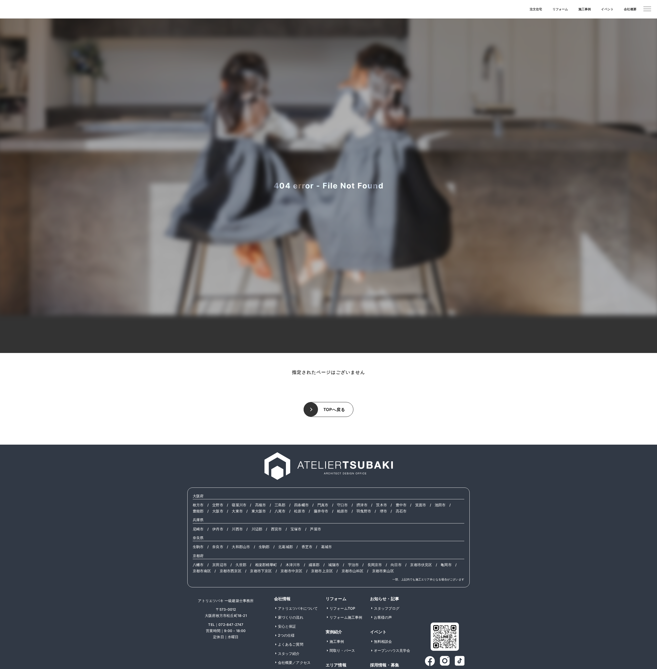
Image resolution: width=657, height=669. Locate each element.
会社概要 (630, 9)
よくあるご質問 (290, 644)
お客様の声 (383, 617)
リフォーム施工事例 (346, 617)
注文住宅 (536, 9)
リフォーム (560, 9)
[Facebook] (430, 661)
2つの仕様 (286, 635)
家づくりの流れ (290, 617)
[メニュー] (647, 8)
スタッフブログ (386, 608)
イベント (607, 9)
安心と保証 (287, 626)
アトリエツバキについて (298, 608)
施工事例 (584, 9)
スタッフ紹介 (289, 653)
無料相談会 (383, 641)
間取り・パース (342, 650)
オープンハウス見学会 (392, 650)
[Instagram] (445, 661)
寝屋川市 (239, 505)
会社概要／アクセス (294, 662)
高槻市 (260, 505)
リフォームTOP (342, 608)
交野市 (217, 505)
